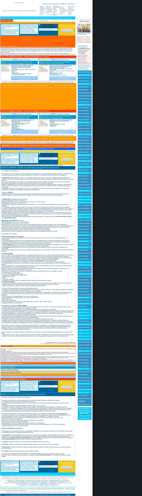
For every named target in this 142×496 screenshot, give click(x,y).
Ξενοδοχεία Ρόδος (25, 483)
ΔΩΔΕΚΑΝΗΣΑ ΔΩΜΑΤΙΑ (84, 128)
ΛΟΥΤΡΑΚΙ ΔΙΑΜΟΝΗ (83, 256)
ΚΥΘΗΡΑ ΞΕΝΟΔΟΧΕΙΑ (83, 229)
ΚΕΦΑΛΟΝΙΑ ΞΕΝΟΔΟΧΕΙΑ (84, 220)
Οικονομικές (22, 488)
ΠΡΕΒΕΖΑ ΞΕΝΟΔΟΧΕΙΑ (84, 327)
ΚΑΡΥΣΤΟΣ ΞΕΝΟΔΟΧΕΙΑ (84, 205)
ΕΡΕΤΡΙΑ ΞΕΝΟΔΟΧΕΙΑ (83, 140)
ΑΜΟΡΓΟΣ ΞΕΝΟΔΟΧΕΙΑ (84, 98)
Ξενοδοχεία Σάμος (34, 483)
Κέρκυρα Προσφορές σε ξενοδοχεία (10, 30)
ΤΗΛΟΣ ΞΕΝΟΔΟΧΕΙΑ (83, 365)
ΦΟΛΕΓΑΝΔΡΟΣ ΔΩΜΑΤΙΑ (84, 380)
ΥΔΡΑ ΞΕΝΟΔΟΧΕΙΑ (83, 374)
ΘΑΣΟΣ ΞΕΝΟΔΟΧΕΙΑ (83, 158)
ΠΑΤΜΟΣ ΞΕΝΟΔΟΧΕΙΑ (83, 300)
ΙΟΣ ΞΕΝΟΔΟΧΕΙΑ (82, 178)
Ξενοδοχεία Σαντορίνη (44, 483)
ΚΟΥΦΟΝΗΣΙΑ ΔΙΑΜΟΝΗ (84, 223)
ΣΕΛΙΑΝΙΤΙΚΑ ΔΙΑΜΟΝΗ (83, 342)
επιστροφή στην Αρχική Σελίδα (30, 10)
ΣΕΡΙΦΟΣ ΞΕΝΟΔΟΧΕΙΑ (84, 345)
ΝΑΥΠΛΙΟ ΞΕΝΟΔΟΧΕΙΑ (84, 282)
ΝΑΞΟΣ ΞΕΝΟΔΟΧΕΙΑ (83, 279)
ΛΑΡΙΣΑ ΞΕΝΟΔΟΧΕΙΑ (83, 238)
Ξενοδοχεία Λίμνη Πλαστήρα (10, 482)
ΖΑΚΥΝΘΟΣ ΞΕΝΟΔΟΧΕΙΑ (84, 146)
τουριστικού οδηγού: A (61, 495)
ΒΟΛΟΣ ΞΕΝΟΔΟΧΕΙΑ (83, 113)
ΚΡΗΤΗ (84, 75)
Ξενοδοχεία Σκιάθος (55, 483)
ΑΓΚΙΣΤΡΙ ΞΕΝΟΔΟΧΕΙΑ (84, 78)
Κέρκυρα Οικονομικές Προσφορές (28, 25)
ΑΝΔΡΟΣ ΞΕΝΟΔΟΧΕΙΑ (83, 101)
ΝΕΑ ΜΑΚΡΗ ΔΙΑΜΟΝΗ (83, 285)
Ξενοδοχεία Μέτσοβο (22, 482)
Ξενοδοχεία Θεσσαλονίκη (55, 480)
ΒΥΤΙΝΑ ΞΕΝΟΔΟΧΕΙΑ (83, 110)
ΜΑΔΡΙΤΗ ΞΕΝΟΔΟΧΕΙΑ (84, 404)
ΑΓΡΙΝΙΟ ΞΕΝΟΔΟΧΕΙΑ (83, 81)
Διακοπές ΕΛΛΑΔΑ (69, 488)
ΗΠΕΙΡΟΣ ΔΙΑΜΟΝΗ (83, 152)
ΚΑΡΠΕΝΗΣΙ (81, 202)
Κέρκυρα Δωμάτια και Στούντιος (8, 34)
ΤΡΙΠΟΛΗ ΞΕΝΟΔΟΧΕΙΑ (84, 371)
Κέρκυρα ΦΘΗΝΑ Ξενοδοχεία (8, 32)
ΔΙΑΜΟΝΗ (84, 161)
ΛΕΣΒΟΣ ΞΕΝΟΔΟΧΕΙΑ (83, 244)
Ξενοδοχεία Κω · (45, 481)
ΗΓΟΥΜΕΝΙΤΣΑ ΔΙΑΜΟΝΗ (84, 149)
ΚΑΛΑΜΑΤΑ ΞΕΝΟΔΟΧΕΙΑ (84, 187)
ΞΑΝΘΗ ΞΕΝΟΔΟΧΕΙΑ (83, 291)
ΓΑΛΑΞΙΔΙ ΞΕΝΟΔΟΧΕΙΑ (84, 119)
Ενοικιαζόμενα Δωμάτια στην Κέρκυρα (63, 85)
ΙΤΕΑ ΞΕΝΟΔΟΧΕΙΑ (82, 181)
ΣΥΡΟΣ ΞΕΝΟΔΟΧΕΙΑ (83, 362)
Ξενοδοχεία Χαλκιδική (43, 485)
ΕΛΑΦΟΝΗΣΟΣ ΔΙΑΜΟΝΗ (84, 131)
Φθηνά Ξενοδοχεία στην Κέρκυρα (40, 85)
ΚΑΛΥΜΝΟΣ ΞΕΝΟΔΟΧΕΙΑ (84, 193)
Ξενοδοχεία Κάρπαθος (13, 481)
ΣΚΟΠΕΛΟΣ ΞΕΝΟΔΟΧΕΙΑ (84, 354)
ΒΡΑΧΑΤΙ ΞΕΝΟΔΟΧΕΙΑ (83, 116)
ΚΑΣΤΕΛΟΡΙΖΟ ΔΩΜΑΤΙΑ (84, 208)
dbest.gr (68, 495)
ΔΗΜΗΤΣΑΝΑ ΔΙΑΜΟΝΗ (84, 125)
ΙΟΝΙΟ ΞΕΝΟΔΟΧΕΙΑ (83, 175)
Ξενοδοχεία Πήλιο (52, 482)
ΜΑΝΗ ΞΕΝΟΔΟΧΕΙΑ (83, 259)
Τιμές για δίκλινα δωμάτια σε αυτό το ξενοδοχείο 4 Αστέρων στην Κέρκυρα (24, 131)
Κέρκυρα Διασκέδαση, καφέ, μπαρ (28, 33)
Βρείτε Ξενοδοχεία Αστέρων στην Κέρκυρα (15, 85)
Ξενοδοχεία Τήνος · (23, 485)
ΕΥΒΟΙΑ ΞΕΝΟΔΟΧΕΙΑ (83, 137)
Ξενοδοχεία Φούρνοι (32, 485)
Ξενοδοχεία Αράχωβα (19, 480)
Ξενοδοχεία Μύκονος (33, 482)
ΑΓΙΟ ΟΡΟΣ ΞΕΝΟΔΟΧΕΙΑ (84, 72)
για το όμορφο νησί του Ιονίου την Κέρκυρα (84, 41)
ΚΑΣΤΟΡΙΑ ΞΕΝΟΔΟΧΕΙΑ (84, 211)
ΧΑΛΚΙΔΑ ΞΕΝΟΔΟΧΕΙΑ (83, 386)
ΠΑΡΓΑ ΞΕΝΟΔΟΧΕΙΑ (83, 288)
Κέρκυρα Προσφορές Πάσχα (46, 29)
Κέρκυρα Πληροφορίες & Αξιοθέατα (28, 27)
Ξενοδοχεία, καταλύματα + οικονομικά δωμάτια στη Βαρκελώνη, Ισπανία (22, 492)
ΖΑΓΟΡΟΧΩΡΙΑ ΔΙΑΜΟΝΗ (84, 143)
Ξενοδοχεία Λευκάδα (63, 481)
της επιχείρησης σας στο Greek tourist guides (35, 495)
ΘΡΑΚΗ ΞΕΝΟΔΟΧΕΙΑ (83, 164)
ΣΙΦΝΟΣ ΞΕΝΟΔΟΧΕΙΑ (83, 348)
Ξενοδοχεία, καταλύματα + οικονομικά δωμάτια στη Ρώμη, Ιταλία (55, 492)
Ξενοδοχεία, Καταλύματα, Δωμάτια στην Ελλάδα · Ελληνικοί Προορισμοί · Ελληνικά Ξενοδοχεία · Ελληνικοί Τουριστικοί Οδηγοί (37, 476)
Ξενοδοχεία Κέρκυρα (35, 481)
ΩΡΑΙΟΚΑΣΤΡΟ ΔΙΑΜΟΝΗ (84, 398)
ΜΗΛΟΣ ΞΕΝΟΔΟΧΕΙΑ (83, 268)
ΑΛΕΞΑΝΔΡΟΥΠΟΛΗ (83, 89)
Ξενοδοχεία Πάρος (43, 482)
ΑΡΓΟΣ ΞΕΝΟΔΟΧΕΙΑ (83, 107)
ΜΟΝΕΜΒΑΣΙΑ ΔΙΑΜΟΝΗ (84, 271)
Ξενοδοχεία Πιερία (61, 482)
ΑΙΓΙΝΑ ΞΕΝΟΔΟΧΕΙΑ (83, 86)
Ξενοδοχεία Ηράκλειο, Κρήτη (41, 480)
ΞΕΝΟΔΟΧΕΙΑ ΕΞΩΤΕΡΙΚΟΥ (81, 401)
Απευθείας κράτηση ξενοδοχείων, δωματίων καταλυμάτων (50, 488)
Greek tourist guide (13, 495)
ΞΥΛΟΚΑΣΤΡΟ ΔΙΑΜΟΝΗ (84, 294)
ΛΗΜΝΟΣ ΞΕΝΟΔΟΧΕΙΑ (84, 253)
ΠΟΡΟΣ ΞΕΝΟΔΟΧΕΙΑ (83, 321)
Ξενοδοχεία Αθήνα (10, 480)
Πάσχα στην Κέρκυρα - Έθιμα (27, 31)
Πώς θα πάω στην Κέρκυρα (27, 29)
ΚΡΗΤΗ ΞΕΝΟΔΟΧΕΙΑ (83, 226)
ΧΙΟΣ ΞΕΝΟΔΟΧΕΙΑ (83, 395)
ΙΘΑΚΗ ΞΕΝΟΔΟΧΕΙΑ (83, 170)
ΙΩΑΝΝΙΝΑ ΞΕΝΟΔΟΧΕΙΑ (84, 184)
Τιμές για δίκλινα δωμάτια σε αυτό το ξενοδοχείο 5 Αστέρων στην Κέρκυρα (62, 78)
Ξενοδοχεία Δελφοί (29, 480)
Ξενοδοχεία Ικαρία (66, 480)
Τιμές (31, 488)
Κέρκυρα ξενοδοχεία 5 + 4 (9, 25)
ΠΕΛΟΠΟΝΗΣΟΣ (82, 306)
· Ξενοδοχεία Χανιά (52, 485)
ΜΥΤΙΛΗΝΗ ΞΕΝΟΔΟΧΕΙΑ (84, 276)
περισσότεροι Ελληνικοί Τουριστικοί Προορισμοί (12, 10)
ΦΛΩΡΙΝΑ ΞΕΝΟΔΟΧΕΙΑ (84, 377)
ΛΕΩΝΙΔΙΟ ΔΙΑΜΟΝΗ (83, 250)
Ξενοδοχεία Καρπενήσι (24, 481)
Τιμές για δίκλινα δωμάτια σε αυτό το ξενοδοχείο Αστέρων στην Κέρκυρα (24, 78)
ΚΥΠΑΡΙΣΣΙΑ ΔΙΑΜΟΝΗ (83, 232)
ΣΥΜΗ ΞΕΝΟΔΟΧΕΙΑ (83, 360)
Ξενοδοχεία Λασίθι (53, 481)
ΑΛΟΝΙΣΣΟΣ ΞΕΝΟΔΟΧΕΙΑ (84, 92)
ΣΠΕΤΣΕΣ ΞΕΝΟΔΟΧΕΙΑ (84, 357)
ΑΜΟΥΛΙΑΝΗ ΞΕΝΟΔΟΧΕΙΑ (84, 95)
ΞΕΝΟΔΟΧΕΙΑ (83, 84)
